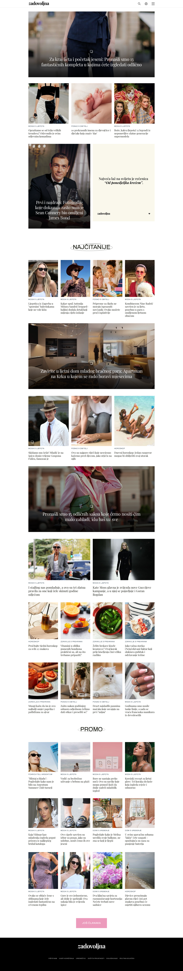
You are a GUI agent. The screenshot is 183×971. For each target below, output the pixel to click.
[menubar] (146, 3)
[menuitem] (146, 3)
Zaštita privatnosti (96, 958)
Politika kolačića (127, 958)
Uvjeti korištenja (66, 958)
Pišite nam (53, 958)
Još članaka (91, 923)
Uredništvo (81, 958)
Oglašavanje (112, 958)
